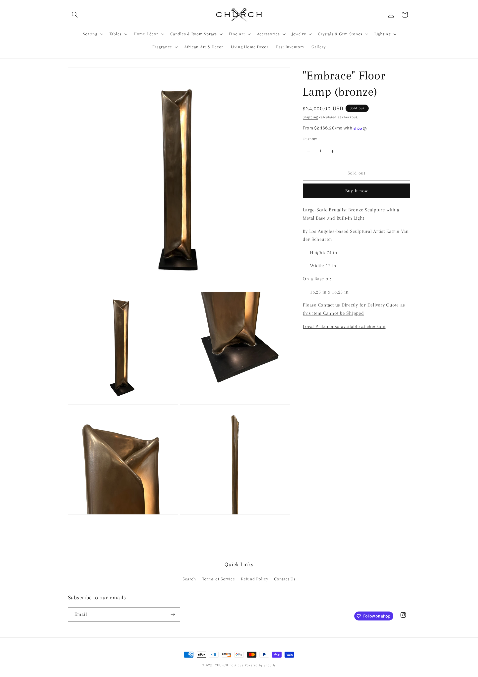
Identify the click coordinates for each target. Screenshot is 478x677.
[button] (75, 14)
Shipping (310, 117)
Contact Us (285, 579)
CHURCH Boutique (229, 665)
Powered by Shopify (260, 665)
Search (189, 579)
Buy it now (356, 190)
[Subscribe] (173, 614)
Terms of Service (218, 579)
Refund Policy (254, 579)
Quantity (310, 139)
